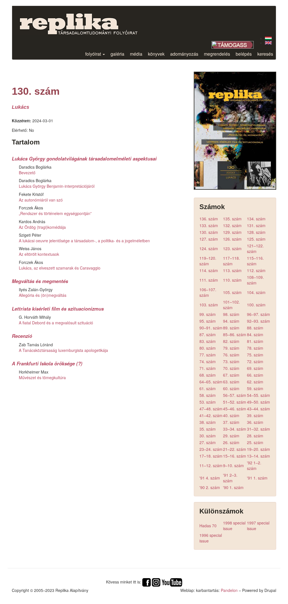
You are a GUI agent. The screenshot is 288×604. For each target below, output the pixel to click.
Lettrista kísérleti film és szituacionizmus (58, 308)
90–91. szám (210, 328)
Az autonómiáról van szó (41, 200)
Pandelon (229, 590)
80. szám (207, 348)
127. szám (208, 239)
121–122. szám (255, 248)
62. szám (255, 381)
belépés (244, 54)
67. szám (231, 375)
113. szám (232, 270)
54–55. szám (258, 395)
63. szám (231, 381)
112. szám (256, 270)
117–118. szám (231, 260)
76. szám (231, 355)
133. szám (208, 225)
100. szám (256, 304)
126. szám (232, 239)
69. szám (255, 368)
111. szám (208, 280)
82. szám (231, 341)
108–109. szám (255, 280)
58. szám (207, 395)
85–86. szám (234, 334)
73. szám (231, 361)
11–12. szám (210, 465)
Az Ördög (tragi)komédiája (42, 227)
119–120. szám (207, 260)
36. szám (255, 422)
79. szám (231, 348)
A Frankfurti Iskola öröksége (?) (47, 363)
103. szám (208, 304)
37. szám (231, 422)
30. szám (207, 435)
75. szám (255, 355)
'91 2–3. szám (230, 477)
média (136, 54)
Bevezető (27, 172)
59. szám (255, 388)
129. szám (232, 232)
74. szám (207, 361)
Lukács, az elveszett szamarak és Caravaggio (59, 268)
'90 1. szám (233, 487)
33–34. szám (234, 429)
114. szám (208, 270)
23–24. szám (210, 449)
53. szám (207, 402)
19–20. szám (258, 449)
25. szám (255, 442)
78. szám (255, 348)
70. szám (231, 368)
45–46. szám (234, 408)
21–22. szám (234, 449)
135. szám (232, 218)
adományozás (184, 54)
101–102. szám (231, 304)
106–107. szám (207, 292)
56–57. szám (234, 395)
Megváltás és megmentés (40, 281)
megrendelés (217, 54)
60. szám (231, 388)
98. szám (231, 314)
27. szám (207, 442)
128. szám (256, 232)
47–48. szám (210, 408)
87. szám (207, 334)
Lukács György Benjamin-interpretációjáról (56, 186)
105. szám (232, 292)
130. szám (208, 232)
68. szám (207, 375)
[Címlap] (83, 20)
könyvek (156, 54)
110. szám (232, 280)
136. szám (208, 218)
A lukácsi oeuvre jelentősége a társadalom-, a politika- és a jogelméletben (84, 240)
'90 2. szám (209, 487)
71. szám (207, 368)
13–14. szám (258, 456)
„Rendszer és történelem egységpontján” (55, 213)
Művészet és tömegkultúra (42, 377)
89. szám (231, 328)
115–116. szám (255, 260)
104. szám (256, 292)
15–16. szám (234, 456)
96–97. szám (258, 314)
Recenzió (22, 335)
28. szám (255, 435)
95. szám (207, 321)
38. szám (207, 422)
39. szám (255, 415)
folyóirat (93, 54)
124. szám (208, 248)
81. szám (255, 341)
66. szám (255, 375)
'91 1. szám (257, 478)
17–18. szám (210, 456)
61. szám (207, 388)
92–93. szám (258, 321)
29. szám (231, 435)
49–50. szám (258, 402)
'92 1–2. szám (254, 465)
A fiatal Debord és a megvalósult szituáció (56, 322)
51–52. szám (234, 402)
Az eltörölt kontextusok (39, 254)
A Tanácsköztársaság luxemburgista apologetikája (63, 350)
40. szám (231, 415)
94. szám (231, 321)
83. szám (207, 341)
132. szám (232, 225)
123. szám (232, 248)
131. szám (256, 225)
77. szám (207, 355)
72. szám (255, 361)
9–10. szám (233, 465)
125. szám (256, 239)
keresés (265, 54)
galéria (117, 54)
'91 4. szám (209, 478)
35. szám (207, 429)
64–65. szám (210, 381)
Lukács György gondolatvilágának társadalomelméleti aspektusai (84, 158)
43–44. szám (258, 408)
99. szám (207, 314)
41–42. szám (210, 415)
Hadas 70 (208, 525)
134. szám (256, 218)
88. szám (255, 328)
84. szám (255, 334)
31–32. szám (258, 429)
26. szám (231, 442)
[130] (268, 38)
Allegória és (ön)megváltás (42, 295)
